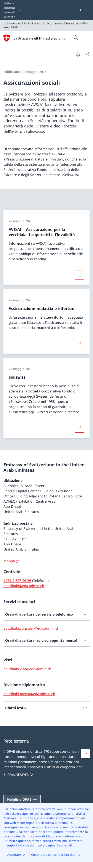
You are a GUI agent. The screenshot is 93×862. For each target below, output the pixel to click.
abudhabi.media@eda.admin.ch (29, 693)
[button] (85, 753)
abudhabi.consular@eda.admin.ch (31, 628)
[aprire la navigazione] (86, 38)
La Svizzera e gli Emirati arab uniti (40, 38)
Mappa (9, 561)
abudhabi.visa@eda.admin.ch (27, 669)
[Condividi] (87, 54)
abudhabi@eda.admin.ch (23, 585)
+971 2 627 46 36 (17, 580)
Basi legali (64, 845)
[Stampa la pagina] (78, 54)
